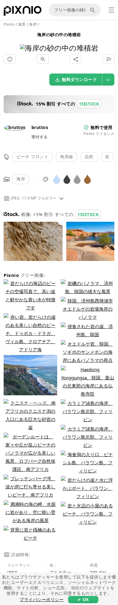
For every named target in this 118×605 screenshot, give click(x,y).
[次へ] (91, 40)
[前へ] (27, 40)
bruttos (39, 127)
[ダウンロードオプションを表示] (108, 80)
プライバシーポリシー (42, 599)
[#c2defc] (57, 179)
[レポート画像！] (108, 59)
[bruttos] (14, 127)
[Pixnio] (22, 12)
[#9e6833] (87, 179)
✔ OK (83, 599)
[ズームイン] (43, 59)
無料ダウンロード (79, 79)
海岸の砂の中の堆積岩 (59, 34)
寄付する (39, 136)
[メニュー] (111, 10)
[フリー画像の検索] (93, 10)
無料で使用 (101, 127)
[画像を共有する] (75, 59)
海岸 (20, 179)
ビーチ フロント (32, 156)
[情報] (10, 59)
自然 (89, 156)
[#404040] (67, 179)
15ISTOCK (88, 214)
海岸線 (66, 156)
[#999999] (77, 179)
